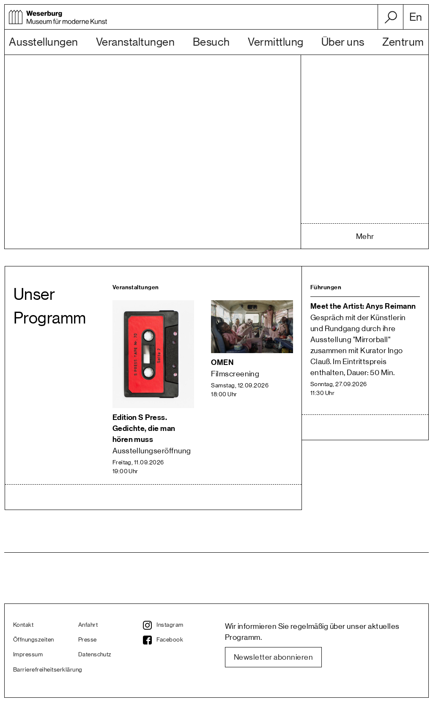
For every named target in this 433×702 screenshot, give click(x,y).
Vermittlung (275, 42)
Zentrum (403, 42)
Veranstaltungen (135, 42)
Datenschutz (95, 655)
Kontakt (23, 625)
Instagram (169, 625)
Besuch (211, 42)
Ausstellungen (43, 42)
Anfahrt (88, 625)
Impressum (28, 655)
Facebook (169, 640)
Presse (87, 640)
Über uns (342, 42)
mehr (365, 236)
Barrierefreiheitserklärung (45, 670)
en (415, 17)
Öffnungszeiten (33, 640)
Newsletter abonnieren (273, 657)
